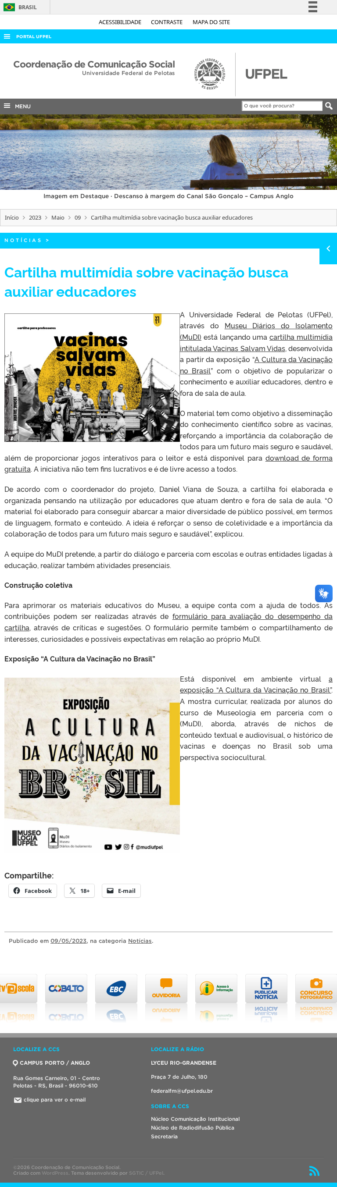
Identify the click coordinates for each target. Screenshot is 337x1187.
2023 (35, 217)
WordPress (55, 1173)
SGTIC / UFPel (146, 1173)
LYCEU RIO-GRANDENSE (183, 1063)
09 (78, 217)
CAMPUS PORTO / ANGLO (55, 1063)
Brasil (18, 7)
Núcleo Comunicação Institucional (195, 1119)
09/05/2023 (68, 941)
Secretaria (164, 1136)
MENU (21, 106)
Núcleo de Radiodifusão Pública (192, 1127)
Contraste (167, 22)
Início (12, 217)
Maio (58, 217)
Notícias (23, 240)
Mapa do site (211, 22)
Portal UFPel (33, 36)
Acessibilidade (121, 22)
